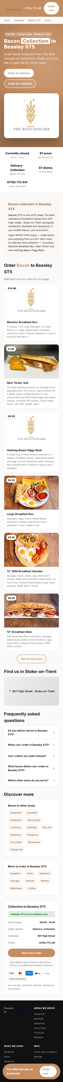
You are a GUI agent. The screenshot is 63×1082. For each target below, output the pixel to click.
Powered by (8, 1010)
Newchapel (34, 842)
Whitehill (31, 827)
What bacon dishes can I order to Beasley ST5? (28, 768)
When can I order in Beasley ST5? (28, 744)
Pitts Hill (47, 827)
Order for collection (20, 83)
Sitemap (38, 1056)
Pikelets (45, 880)
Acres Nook (34, 820)
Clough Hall (16, 849)
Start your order (31, 952)
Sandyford (15, 820)
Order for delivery (19, 73)
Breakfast (15, 873)
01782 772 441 (33, 8)
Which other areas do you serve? (28, 780)
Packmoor (15, 834)
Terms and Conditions (45, 1052)
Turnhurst (15, 827)
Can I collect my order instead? (27, 756)
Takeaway (19, 20)
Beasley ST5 (34, 20)
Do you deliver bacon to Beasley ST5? (27, 732)
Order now (51, 8)
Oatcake (30, 880)
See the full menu (31, 658)
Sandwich (44, 873)
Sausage (14, 880)
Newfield (32, 812)
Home (7, 20)
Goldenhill (15, 812)
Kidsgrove (32, 834)
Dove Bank (16, 842)
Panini (30, 873)
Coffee (32, 888)
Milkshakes (16, 888)
